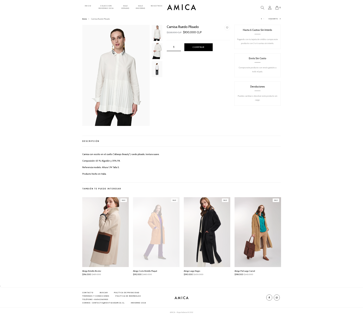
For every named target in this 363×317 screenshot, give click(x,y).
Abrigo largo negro (192, 271)
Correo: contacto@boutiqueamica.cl (103, 303)
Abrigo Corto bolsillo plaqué (145, 271)
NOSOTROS (156, 6)
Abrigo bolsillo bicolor (91, 271)
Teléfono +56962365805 (95, 299)
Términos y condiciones (95, 296)
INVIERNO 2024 (138, 303)
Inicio (84, 19)
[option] (116, 75)
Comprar (198, 47)
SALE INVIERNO (140, 7)
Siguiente (273, 19)
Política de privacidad (126, 293)
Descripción (90, 141)
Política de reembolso (128, 296)
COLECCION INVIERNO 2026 (106, 7)
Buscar (104, 293)
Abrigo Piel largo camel (245, 271)
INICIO (88, 6)
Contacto (88, 293)
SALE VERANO (125, 7)
